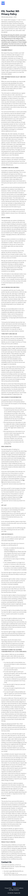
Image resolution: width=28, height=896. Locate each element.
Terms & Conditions (18, 888)
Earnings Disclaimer (14, 890)
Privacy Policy (8, 888)
